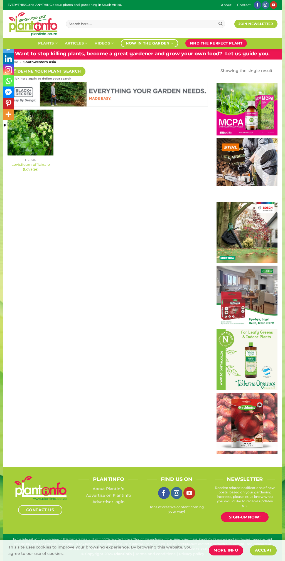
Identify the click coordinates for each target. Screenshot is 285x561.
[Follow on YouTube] (273, 5)
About (226, 5)
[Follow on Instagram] (265, 5)
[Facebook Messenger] (8, 92)
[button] (46, 71)
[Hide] (5, 125)
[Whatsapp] (8, 81)
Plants (46, 43)
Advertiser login (108, 501)
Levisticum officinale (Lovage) (30, 166)
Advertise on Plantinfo (108, 495)
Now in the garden (147, 43)
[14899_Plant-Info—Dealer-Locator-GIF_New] (247, 168)
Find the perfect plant (216, 43)
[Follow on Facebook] (257, 5)
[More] (8, 114)
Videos (102, 43)
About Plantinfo (108, 488)
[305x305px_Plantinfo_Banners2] (247, 231)
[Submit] (220, 24)
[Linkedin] (8, 58)
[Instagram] (8, 69)
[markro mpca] (247, 109)
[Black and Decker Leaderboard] (108, 95)
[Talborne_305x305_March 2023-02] (247, 359)
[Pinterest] (8, 103)
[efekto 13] (247, 295)
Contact (244, 5)
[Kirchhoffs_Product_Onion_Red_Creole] (247, 423)
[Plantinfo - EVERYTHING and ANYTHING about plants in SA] (33, 24)
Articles (74, 43)
